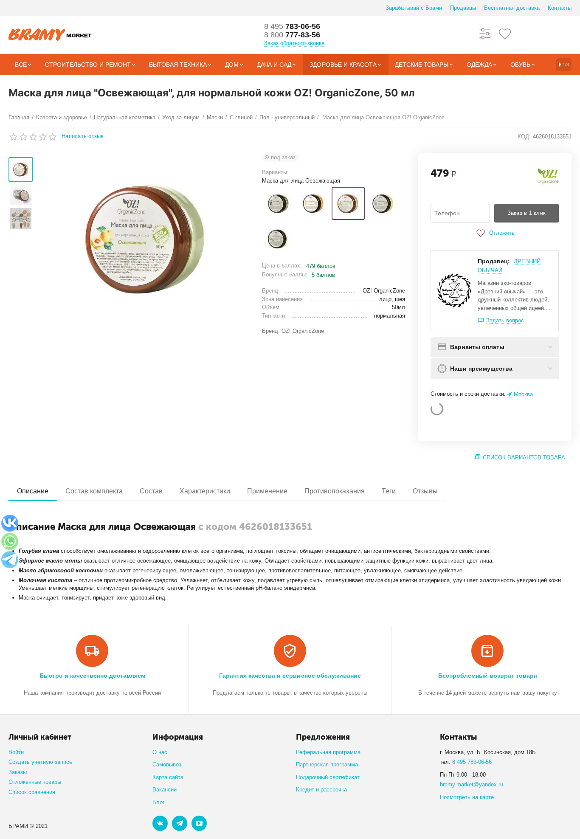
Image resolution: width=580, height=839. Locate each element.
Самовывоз (166, 764)
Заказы (17, 772)
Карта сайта (167, 777)
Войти (16, 752)
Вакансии (164, 789)
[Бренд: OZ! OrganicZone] (548, 176)
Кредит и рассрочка (321, 789)
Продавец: (494, 261)
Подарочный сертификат (328, 777)
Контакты (560, 8)
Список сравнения (31, 792)
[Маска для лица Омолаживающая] (313, 203)
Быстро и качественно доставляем (92, 675)
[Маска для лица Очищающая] (383, 203)
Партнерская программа (327, 764)
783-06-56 (292, 26)
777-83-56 (292, 35)
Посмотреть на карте (467, 797)
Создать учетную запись (40, 762)
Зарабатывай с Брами (414, 8)
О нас (159, 752)
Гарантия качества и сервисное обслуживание (289, 675)
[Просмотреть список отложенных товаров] (504, 33)
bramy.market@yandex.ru (471, 784)
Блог (158, 802)
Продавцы (463, 8)
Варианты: (275, 172)
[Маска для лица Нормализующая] (278, 203)
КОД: (524, 136)
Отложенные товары (34, 782)
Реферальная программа (328, 752)
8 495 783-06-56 (472, 762)
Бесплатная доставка (512, 8)
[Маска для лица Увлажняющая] (278, 238)
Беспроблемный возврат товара (487, 675)
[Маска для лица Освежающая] (348, 203)
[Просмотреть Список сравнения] (485, 33)
